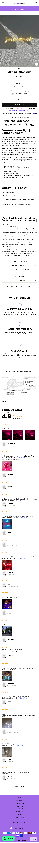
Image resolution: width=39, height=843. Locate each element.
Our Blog (19, 814)
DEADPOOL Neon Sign (12, 597)
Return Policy (19, 806)
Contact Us (19, 800)
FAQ (19, 798)
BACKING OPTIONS (19, 265)
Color (19, 83)
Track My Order (19, 817)
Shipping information (19, 269)
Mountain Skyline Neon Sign (13, 651)
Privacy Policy (19, 811)
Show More (22, 457)
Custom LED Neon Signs (12, 459)
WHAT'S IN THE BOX (19, 261)
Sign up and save (19, 822)
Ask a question (19, 280)
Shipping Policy (19, 803)
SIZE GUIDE (19, 276)
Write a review (6, 412)
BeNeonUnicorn (7, 225)
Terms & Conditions (19, 809)
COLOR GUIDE (19, 273)
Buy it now (19, 104)
